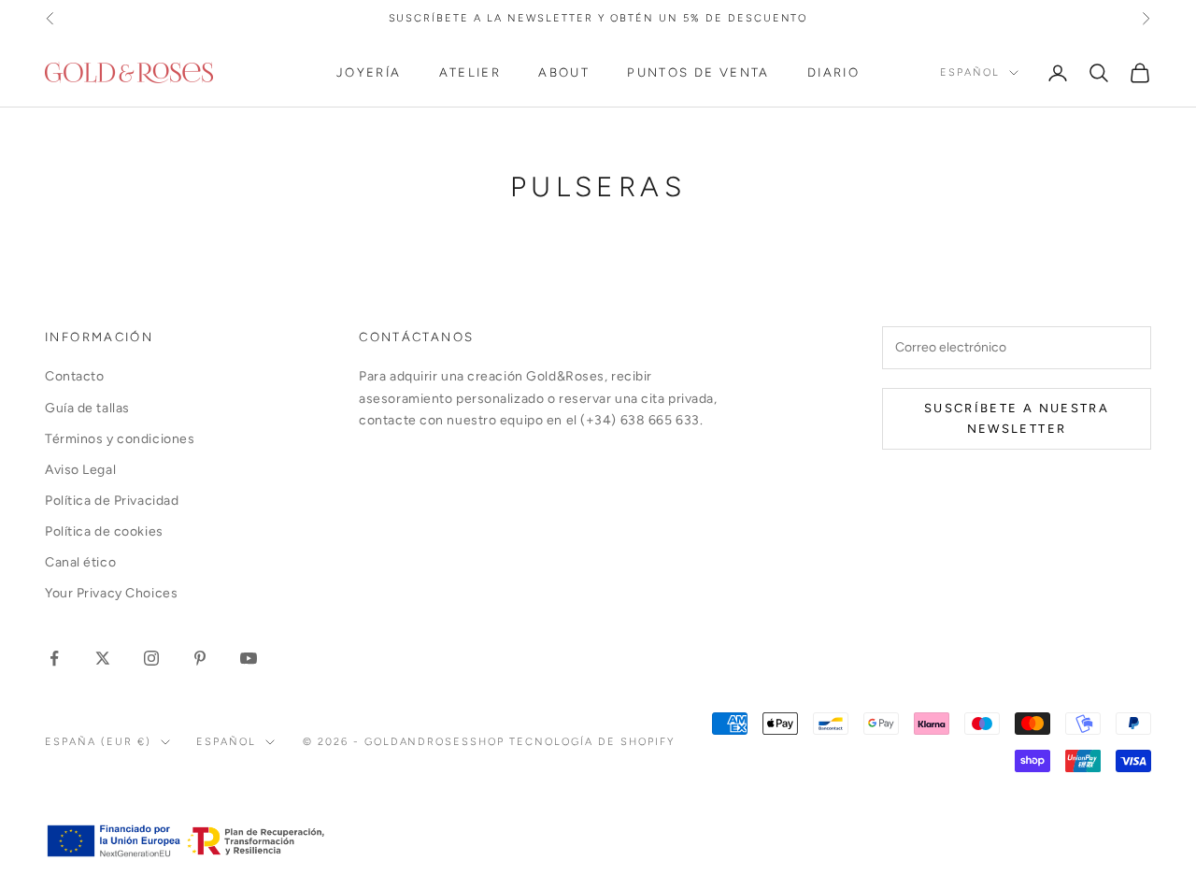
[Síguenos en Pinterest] (200, 658)
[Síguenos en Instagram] (151, 658)
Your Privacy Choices (111, 593)
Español (970, 72)
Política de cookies (104, 531)
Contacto (74, 376)
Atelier (470, 72)
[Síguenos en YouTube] (248, 658)
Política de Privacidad (111, 501)
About (564, 72)
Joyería (369, 72)
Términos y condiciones (119, 439)
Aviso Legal (80, 470)
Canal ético (80, 562)
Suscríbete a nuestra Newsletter (1016, 418)
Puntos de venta (698, 72)
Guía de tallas (87, 408)
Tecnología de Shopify (592, 742)
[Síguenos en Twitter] (102, 658)
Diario (833, 72)
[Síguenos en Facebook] (54, 658)
